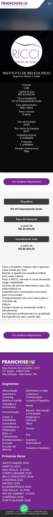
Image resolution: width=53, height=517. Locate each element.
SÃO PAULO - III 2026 (15, 469)
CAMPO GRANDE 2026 (17, 473)
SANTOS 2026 (11, 466)
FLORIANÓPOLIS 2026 (16, 486)
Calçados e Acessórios (9, 405)
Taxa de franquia (26, 219)
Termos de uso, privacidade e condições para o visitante (26, 514)
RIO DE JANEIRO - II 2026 (18, 493)
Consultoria (9, 423)
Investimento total (26, 239)
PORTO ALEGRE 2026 (16, 500)
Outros (30, 428)
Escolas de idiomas (9, 448)
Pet (28, 434)
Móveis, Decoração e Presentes (37, 412)
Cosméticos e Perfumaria (10, 428)
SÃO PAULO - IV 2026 (16, 490)
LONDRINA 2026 (12, 479)
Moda (29, 405)
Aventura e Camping (9, 396)
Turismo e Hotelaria (37, 447)
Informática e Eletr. (37, 390)
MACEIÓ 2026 (11, 483)
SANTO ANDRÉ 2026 (15, 462)
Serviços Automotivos (33, 441)
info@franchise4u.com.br (17, 377)
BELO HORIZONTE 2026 (17, 476)
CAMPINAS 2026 (12, 496)
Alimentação (9, 390)
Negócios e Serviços (33, 418)
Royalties (26, 201)
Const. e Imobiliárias (9, 418)
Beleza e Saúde (12, 400)
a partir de (26, 225)
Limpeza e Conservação (34, 396)
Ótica (29, 423)
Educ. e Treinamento (10, 435)
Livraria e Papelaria (37, 400)
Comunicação (10, 412)
